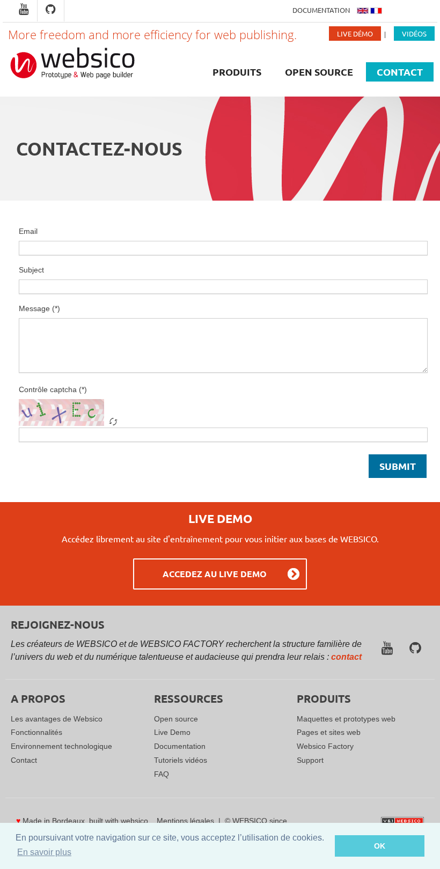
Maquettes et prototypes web (346, 719)
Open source (319, 71)
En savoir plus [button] (44, 852)
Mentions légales (185, 820)
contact (346, 656)
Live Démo (355, 33)
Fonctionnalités (36, 732)
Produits (236, 71)
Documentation (321, 9)
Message (34, 308)
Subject (31, 270)
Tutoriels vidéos (180, 760)
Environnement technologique (61, 746)
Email (28, 231)
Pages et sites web (329, 732)
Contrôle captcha (48, 389)
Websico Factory (325, 746)
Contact (400, 71)
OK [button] (379, 846)
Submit (397, 466)
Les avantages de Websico (56, 719)
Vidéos (414, 33)
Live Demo (172, 732)
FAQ (161, 774)
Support (310, 760)
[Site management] (402, 821)
